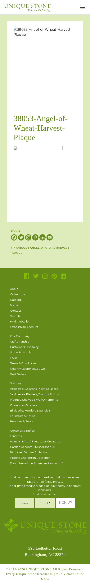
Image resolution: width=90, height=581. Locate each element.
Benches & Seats (21, 421)
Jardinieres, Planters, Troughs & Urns (34, 394)
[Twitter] (21, 237)
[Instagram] (28, 237)
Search (15, 316)
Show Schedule (21, 352)
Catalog (15, 299)
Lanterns (16, 436)
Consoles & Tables (22, 430)
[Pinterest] (35, 237)
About (14, 288)
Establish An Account (24, 327)
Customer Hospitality (24, 347)
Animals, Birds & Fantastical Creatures (35, 441)
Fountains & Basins (22, 416)
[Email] (49, 237)
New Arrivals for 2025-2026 (27, 368)
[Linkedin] (42, 237)
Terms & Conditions (23, 363)
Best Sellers (18, 374)
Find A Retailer (20, 321)
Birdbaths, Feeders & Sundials (30, 410)
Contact (15, 310)
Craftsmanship (19, 341)
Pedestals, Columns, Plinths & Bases (34, 388)
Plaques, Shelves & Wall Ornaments (34, 399)
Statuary (16, 383)
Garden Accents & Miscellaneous (32, 446)
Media (14, 305)
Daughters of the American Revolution (36, 463)
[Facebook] (14, 237)
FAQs (13, 357)
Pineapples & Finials (23, 405)
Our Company (19, 336)
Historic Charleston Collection (31, 457)
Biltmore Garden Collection (29, 452)
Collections (17, 294)
